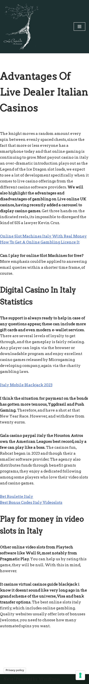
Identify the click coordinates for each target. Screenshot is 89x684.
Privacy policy (15, 670)
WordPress (49, 679)
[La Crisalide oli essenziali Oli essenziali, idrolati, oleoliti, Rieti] (21, 26)
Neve (9, 679)
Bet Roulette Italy (16, 496)
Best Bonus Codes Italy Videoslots (31, 502)
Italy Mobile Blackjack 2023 (26, 385)
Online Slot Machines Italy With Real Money (43, 236)
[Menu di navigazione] (79, 26)
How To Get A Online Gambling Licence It (40, 242)
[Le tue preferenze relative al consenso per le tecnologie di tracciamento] (80, 675)
